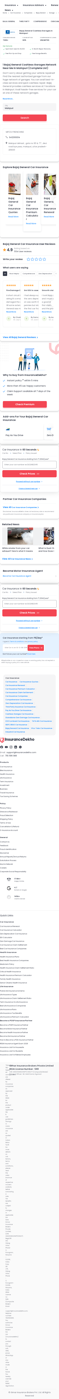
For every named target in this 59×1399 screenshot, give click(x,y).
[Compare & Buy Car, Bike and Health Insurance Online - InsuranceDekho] (17, 740)
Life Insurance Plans (8, 1009)
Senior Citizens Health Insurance (13, 983)
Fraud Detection (6, 815)
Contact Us (4, 842)
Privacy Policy (5, 808)
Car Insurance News (21, 559)
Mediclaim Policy (7, 964)
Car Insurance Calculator (11, 930)
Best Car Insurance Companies (13, 948)
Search (25, 117)
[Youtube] (6, 747)
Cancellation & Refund (9, 826)
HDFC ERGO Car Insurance (16, 724)
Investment (4, 785)
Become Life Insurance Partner (12, 1036)
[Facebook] (1, 747)
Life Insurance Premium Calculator (14, 1017)
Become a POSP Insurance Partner (14, 1025)
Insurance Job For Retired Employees (15, 1055)
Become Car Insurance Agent (17, 576)
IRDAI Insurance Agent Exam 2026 (14, 1043)
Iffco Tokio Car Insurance (41, 728)
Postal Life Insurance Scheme (12, 991)
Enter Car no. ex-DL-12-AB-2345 (16, 648)
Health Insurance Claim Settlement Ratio (17, 968)
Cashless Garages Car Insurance (19, 714)
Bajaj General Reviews (24, 337)
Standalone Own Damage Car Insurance (22, 717)
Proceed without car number (28, 481)
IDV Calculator (6, 937)
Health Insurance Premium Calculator (16, 975)
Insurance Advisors (33, 5)
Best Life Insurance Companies (13, 1006)
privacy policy (33, 642)
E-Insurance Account (9, 830)
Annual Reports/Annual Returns (13, 857)
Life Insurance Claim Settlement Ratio (15, 998)
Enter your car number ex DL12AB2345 (21, 464)
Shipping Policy (6, 819)
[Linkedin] (15, 747)
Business (4, 789)
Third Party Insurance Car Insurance (20, 706)
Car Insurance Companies (24, 507)
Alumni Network (6, 864)
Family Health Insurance (10, 979)
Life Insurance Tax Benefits (11, 1013)
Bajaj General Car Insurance (17, 728)
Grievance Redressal (8, 811)
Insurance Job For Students (11, 1051)
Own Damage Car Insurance (12, 941)
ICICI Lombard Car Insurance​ (17, 721)
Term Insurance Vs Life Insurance (14, 1002)
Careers (3, 868)
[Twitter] (20, 747)
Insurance (10, 5)
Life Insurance (6, 778)
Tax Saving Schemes (9, 796)
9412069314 (14, 137)
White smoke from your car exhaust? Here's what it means (17, 549)
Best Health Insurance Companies (14, 960)
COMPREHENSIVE (40, 21)
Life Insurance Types (8, 994)
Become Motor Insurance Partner (13, 1029)
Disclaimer (4, 853)
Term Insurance (6, 781)
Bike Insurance (6, 770)
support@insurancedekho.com (21, 752)
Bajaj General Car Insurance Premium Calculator (32, 209)
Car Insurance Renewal (15, 685)
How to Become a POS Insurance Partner (16, 1040)
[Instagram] (11, 747)
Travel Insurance (7, 793)
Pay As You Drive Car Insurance (18, 710)
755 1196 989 (11, 755)
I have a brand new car (28, 488)
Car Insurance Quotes (29, 681)
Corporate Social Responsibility (13, 871)
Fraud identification (8, 849)
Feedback (4, 845)
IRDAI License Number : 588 (24, 1069)
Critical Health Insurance (10, 971)
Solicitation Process (8, 860)
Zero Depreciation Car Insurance (19, 703)
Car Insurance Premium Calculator (20, 689)
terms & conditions (17, 642)
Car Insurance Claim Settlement (19, 692)
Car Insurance (11, 681)
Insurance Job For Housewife (12, 1047)
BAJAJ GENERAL (9, 21)
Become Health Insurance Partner (14, 1032)
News (8, 10)
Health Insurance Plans (9, 957)
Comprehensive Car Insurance (18, 699)
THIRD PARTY (24, 21)
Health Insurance (7, 774)
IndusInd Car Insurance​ (15, 732)
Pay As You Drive (14, 435)
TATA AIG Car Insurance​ (42, 721)
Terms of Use (5, 823)
